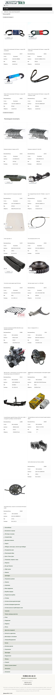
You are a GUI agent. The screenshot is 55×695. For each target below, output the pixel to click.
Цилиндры (7, 575)
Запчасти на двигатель (10, 633)
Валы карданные (9, 588)
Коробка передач (9, 591)
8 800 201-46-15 (27, 682)
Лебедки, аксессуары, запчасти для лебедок (15, 546)
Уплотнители (8, 649)
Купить (8, 37)
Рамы (6, 617)
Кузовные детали (9, 646)
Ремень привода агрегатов (11, 614)
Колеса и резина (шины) (10, 665)
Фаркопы (7, 562)
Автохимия (7, 671)
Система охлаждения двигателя (12, 604)
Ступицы (7, 598)
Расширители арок (9, 550)
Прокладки (7, 652)
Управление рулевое (10, 578)
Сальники (7, 611)
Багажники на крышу (10, 530)
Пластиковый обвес (9, 553)
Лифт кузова (8, 569)
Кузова (6, 643)
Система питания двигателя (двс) (12, 601)
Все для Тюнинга (9, 566)
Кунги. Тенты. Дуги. (9, 556)
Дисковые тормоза (9, 540)
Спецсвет (7, 662)
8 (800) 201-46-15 (29, 676)
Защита (6, 543)
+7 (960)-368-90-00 (27, 684)
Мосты (6, 627)
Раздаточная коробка (10, 594)
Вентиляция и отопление (11, 636)
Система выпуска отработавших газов (14, 607)
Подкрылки (7, 620)
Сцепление (7, 585)
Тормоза (7, 582)
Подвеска (7, 623)
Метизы (7, 659)
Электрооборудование (10, 639)
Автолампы (7, 668)
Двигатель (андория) (10, 630)
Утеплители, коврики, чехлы (11, 559)
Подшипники (8, 655)
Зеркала (7, 572)
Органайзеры (8, 527)
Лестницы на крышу (9, 534)
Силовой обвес (8, 537)
